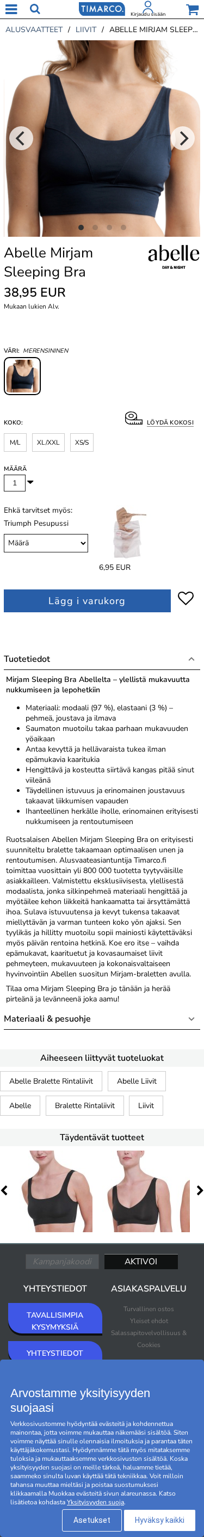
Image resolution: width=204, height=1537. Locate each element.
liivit (86, 29)
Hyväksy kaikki (159, 1520)
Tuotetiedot (27, 659)
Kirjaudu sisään (148, 14)
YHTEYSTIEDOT (55, 1353)
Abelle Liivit (137, 1081)
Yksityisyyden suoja (95, 1502)
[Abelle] (173, 269)
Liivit (146, 1106)
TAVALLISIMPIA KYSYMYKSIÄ (55, 1321)
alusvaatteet (34, 29)
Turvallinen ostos (148, 1309)
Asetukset (91, 1520)
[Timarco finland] (102, 8)
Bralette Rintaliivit (85, 1106)
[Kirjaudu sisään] (148, 9)
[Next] (183, 138)
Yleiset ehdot (149, 1321)
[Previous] (21, 138)
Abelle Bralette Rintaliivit (51, 1081)
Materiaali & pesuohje (47, 1019)
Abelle (20, 1106)
